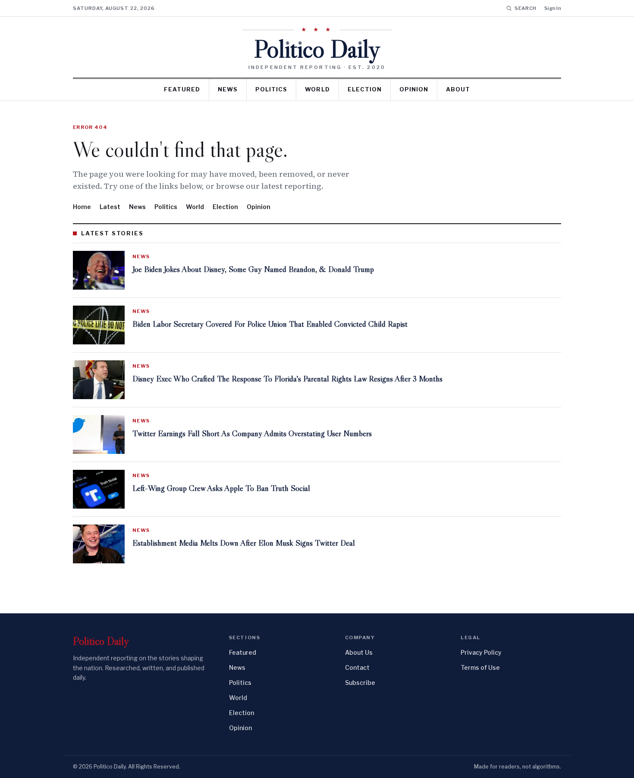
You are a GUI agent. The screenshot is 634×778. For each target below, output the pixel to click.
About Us (359, 652)
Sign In (552, 8)
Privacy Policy (481, 652)
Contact (357, 667)
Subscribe (360, 682)
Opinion (413, 89)
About (458, 89)
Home (82, 206)
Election (365, 89)
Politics (271, 89)
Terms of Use (480, 667)
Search (526, 8)
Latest (110, 206)
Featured (182, 89)
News (228, 89)
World (317, 89)
